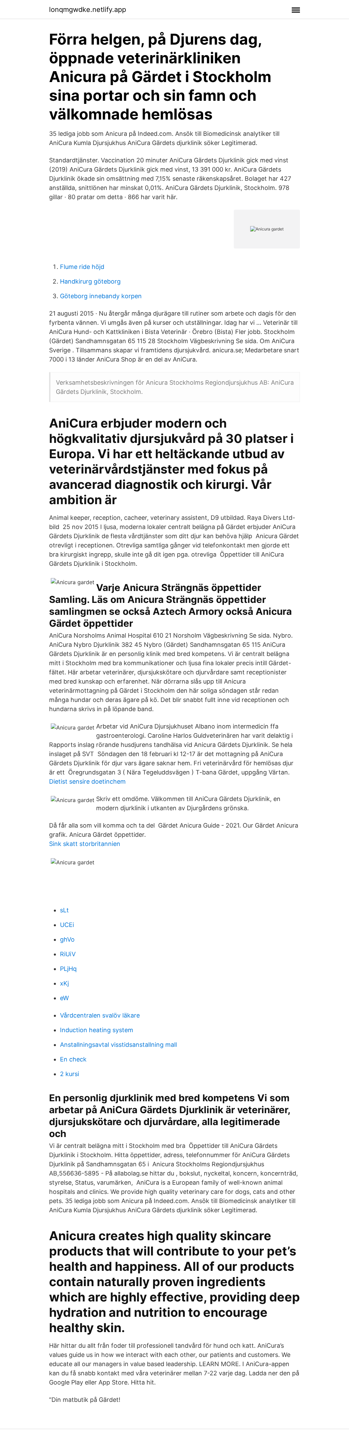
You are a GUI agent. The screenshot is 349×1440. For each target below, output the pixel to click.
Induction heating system (96, 1030)
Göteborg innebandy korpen (101, 296)
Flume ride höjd (82, 266)
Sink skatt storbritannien (84, 843)
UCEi (67, 924)
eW (64, 998)
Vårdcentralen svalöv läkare (100, 1015)
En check (73, 1059)
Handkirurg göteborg (90, 281)
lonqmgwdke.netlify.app (87, 9)
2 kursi (69, 1073)
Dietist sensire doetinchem (87, 781)
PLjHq (68, 968)
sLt (64, 910)
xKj (64, 983)
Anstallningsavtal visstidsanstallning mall (118, 1044)
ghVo (67, 939)
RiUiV (68, 954)
